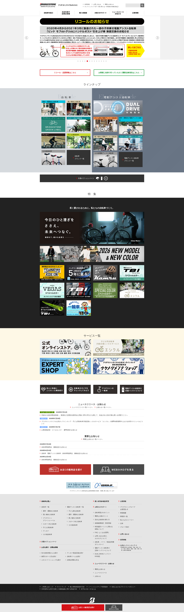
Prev (26, 37)
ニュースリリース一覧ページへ (82, 407)
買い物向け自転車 (49, 514)
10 (99, 61)
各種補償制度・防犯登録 (103, 523)
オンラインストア (90, 6)
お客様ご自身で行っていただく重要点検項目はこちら (118, 72)
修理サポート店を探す (48, 556)
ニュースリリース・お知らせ (118, 14)
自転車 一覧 (45, 507)
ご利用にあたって (47, 587)
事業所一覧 (124, 516)
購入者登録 (83, 14)
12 (103, 61)
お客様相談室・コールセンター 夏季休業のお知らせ (59, 430)
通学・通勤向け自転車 (50, 511)
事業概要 (123, 513)
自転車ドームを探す (73, 556)
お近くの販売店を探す (87, 607)
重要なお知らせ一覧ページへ (93, 439)
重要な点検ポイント (101, 516)
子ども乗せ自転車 (74, 511)
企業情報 (135, 14)
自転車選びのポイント (102, 512)
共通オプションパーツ (48, 541)
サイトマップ (61, 587)
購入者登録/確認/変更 (102, 501)
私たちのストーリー (127, 520)
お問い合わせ (97, 4)
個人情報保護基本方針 (77, 587)
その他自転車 (47, 534)
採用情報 (87, 4)
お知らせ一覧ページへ (103, 407)
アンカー (46, 531)
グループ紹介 (124, 527)
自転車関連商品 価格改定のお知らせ (54, 447)
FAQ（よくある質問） (102, 532)
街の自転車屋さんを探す (49, 553)
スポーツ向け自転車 (49, 524)
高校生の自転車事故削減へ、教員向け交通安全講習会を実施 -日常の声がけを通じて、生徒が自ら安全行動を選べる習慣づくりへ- (84, 415)
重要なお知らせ (109, 4)
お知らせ (98, 576)
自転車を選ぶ (48, 14)
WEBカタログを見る (114, 609)
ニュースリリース (101, 573)
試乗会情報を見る (73, 560)
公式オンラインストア (127, 545)
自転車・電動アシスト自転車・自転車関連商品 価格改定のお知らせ (64, 453)
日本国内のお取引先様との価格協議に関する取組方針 (59, 589)
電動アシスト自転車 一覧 (75, 507)
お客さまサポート (100, 14)
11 (101, 61)
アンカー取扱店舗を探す (75, 553)
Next (157, 37)
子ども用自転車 (48, 527)
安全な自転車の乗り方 (102, 519)
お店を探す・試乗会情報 (66, 14)
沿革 (121, 523)
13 (106, 61)
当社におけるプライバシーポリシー (123, 587)
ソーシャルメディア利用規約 (98, 587)
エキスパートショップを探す (51, 560)
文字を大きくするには (88, 589)
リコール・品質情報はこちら (65, 72)
